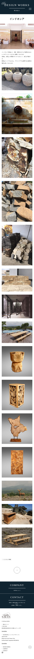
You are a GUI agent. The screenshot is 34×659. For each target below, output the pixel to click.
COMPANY (5, 648)
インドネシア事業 (7, 559)
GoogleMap (4, 631)
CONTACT (5, 650)
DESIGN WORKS (6, 646)
